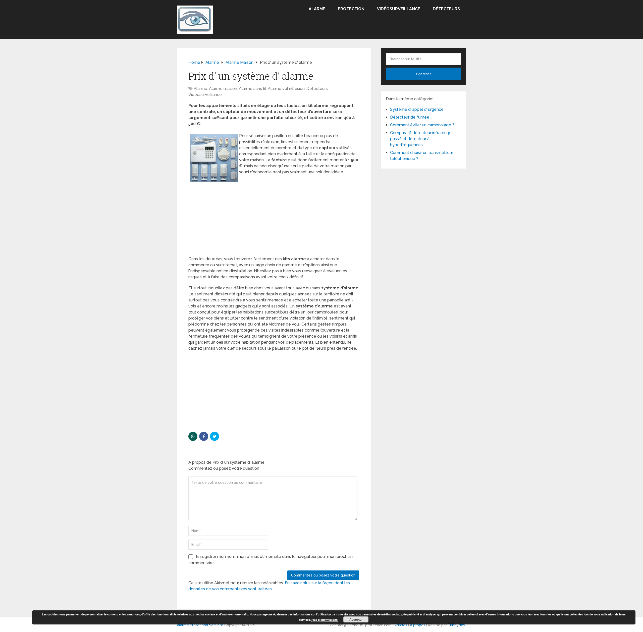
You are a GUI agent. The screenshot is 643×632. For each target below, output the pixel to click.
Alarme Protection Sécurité (200, 625)
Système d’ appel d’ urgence (417, 109)
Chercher (423, 74)
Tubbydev (456, 625)
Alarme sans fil (252, 88)
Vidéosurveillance (398, 9)
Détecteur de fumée (409, 117)
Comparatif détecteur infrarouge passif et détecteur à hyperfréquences (421, 138)
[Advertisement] (273, 219)
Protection (351, 9)
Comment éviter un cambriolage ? (422, 125)
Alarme (317, 9)
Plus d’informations (324, 619)
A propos (417, 625)
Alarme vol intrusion (286, 88)
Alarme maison (223, 88)
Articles (400, 625)
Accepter (356, 619)
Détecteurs (446, 9)
